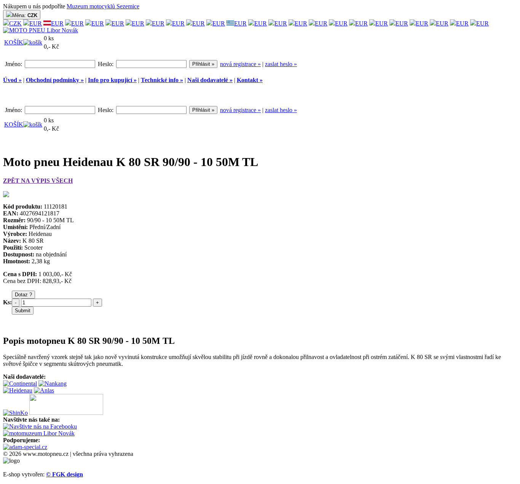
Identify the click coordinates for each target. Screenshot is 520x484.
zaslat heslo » (281, 64)
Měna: (24, 15)
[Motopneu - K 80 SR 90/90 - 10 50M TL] (6, 195)
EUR (35, 23)
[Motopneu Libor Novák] (40, 30)
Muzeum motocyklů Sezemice (103, 6)
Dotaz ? (23, 294)
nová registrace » (240, 64)
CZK (15, 23)
